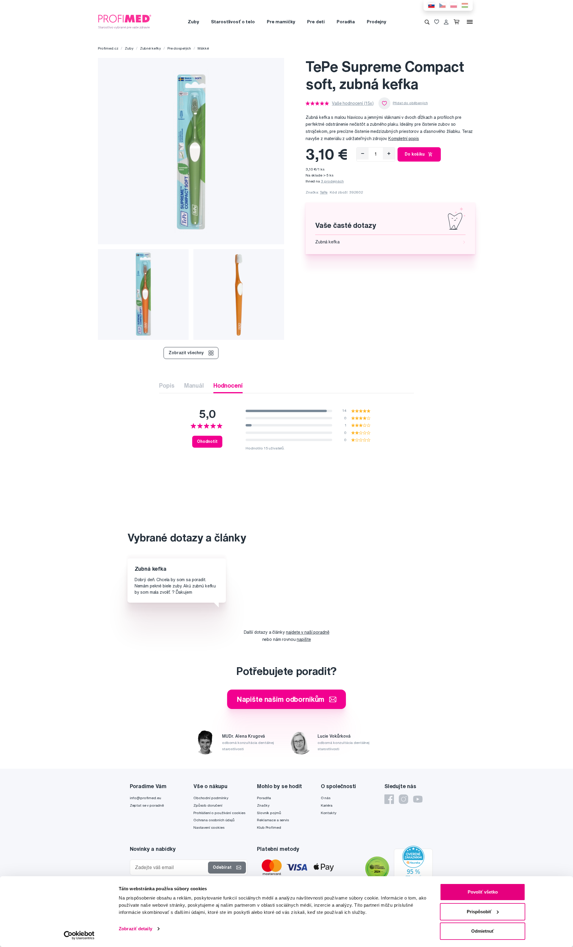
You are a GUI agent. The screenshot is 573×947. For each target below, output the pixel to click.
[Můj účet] (446, 22)
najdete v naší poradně (307, 632)
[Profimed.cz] (125, 21)
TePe (323, 192)
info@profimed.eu (145, 798)
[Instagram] (403, 799)
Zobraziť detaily (135, 928)
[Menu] (470, 21)
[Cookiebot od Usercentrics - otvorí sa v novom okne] (79, 935)
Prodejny (376, 21)
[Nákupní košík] (457, 21)
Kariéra (326, 805)
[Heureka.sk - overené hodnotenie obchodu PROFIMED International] (413, 869)
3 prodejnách (332, 181)
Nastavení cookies (208, 827)
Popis (166, 385)
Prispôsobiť (479, 911)
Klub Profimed (269, 827)
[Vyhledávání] (427, 22)
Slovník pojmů (269, 813)
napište (304, 639)
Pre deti (316, 21)
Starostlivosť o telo (233, 21)
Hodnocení (228, 385)
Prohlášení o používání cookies (219, 813)
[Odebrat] (363, 153)
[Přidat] (389, 153)
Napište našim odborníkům (281, 699)
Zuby (193, 21)
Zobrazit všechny (186, 353)
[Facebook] (389, 799)
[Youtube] (418, 799)
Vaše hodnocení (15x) (353, 103)
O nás (325, 798)
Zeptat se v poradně (147, 805)
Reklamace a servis (273, 820)
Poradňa (346, 21)
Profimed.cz (108, 48)
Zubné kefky (150, 48)
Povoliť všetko (483, 891)
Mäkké (203, 48)
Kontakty (328, 813)
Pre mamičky (281, 21)
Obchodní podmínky (210, 798)
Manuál (194, 385)
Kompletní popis (403, 138)
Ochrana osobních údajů (214, 820)
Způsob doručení (207, 805)
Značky (263, 805)
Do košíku (415, 154)
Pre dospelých (179, 48)
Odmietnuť (482, 931)
